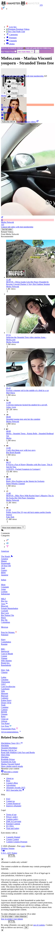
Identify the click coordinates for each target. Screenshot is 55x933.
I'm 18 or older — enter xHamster (14, 916)
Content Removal (13, 803)
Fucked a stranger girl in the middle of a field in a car (27, 390)
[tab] (27, 232)
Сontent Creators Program (16, 842)
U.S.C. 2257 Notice (9, 853)
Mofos (8, 438)
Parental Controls (13, 824)
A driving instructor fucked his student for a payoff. (26, 405)
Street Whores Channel (15, 483)
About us (10, 778)
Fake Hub (10, 517)
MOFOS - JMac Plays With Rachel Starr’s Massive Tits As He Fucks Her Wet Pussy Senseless (30, 497)
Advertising (11, 785)
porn (23, 846)
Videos (22, 29)
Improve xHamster (13, 806)
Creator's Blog (12, 783)
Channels (13, 41)
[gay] (7, 544)
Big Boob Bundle (13, 452)
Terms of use (11, 814)
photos (12, 44)
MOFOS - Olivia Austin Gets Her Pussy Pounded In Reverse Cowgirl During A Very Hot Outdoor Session (28, 283)
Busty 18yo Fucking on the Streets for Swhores (25, 481)
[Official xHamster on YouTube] (4, 851)
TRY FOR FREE (24, 52)
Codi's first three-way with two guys (20, 450)
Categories (13, 34)
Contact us (10, 801)
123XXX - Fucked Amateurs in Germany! (23, 469)
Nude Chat (20, 31)
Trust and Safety (12, 828)
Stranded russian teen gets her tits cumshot (23, 419)
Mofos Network (12, 286)
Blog (8, 781)
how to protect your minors (12, 919)
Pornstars (13, 38)
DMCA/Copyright (13, 821)
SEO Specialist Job (14, 790)
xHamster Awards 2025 (15, 788)
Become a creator (11, 772)
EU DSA (10, 826)
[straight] (7, 541)
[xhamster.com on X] (2, 851)
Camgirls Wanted (13, 837)
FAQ (8, 799)
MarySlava (10, 393)
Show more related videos (11, 528)
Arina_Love (11, 407)
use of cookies (39, 925)
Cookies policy (12, 819)
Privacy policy (12, 817)
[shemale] (7, 547)
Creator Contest (12, 839)
